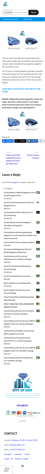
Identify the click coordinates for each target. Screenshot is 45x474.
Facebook (17, 454)
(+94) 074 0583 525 (17, 450)
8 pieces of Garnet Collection (33, 155)
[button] (22, 466)
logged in (16, 182)
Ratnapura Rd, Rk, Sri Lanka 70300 (24, 440)
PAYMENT (22, 405)
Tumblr (27, 454)
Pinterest (18, 459)
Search (33, 12)
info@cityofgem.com (17, 445)
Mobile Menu (28, 19)
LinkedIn (25, 459)
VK (12, 459)
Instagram (8, 454)
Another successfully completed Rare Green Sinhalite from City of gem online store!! (13, 158)
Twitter (6, 459)
